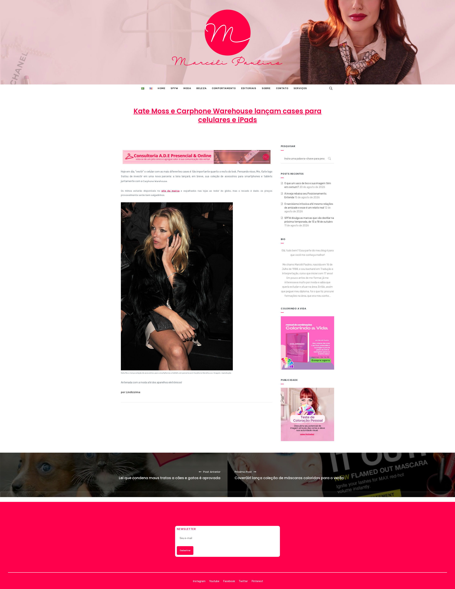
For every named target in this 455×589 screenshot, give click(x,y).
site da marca (170, 190)
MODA (255, 134)
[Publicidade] (307, 414)
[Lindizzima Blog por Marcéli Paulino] (227, 42)
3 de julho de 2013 (229, 134)
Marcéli (203, 134)
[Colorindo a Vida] (307, 342)
